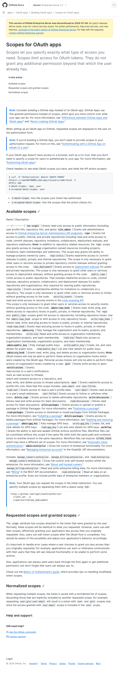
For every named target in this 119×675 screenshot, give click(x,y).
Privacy (53, 663)
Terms (44, 663)
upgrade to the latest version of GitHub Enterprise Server (47, 29)
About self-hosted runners (66, 464)
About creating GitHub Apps (47, 121)
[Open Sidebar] (3, 12)
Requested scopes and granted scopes (41, 515)
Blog (98, 663)
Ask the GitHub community (22, 632)
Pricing (71, 663)
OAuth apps (22, 12)
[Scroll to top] (112, 668)
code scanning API (73, 300)
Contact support (17, 636)
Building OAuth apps (41, 12)
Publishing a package (86, 408)
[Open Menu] (114, 4)
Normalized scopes (23, 586)
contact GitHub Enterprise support (26, 33)
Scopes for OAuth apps (67, 12)
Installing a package (50, 415)
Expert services (85, 663)
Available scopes (21, 211)
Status (62, 663)
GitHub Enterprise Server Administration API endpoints (50, 233)
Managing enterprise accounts (44, 449)
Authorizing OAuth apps (21, 162)
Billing (15, 471)
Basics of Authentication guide (41, 571)
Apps (10, 12)
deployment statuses (87, 266)
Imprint (32, 663)
